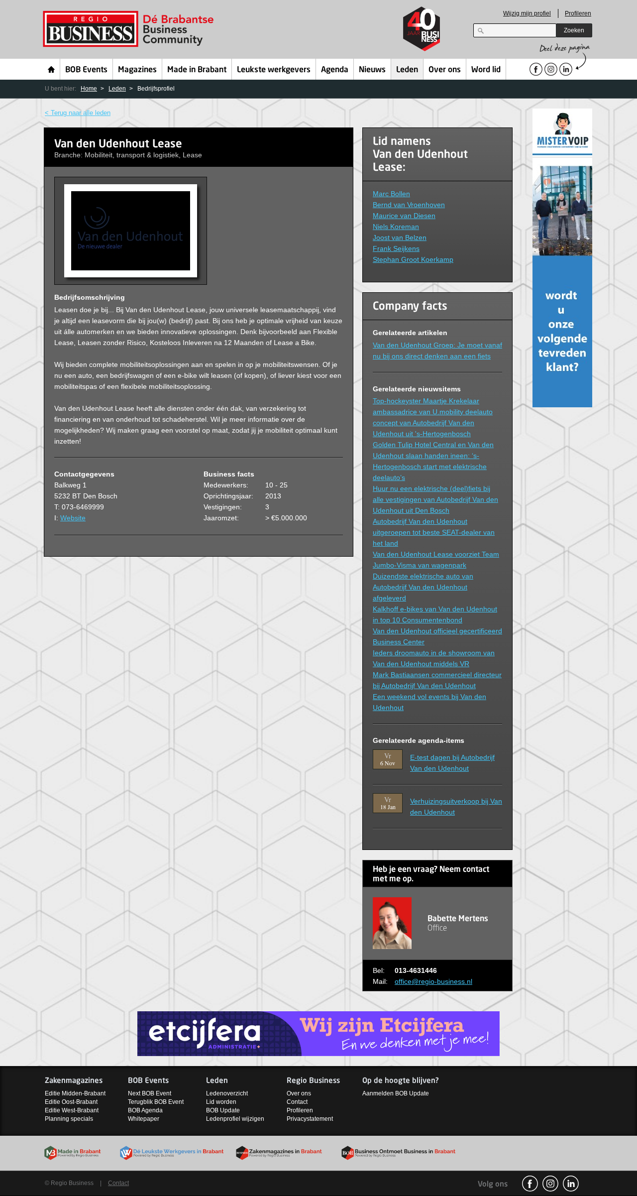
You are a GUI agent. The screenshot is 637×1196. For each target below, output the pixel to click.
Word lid (486, 70)
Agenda (334, 70)
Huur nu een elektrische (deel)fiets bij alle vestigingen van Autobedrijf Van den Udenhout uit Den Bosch (435, 499)
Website (73, 518)
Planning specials (69, 1118)
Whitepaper (143, 1118)
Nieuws (372, 70)
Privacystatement (310, 1118)
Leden (407, 70)
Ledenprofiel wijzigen (235, 1118)
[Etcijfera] (318, 1033)
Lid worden (221, 1101)
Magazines (137, 70)
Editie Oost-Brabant (71, 1101)
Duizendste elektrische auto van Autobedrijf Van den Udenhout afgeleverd (423, 587)
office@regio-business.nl (433, 981)
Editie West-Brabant (72, 1110)
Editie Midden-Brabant (75, 1093)
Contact (297, 1101)
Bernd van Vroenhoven (409, 205)
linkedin (571, 1184)
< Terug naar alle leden (77, 113)
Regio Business (130, 29)
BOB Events (86, 70)
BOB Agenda (145, 1110)
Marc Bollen (391, 194)
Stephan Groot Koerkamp (413, 259)
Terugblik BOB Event (156, 1101)
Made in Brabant (196, 70)
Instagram (550, 1184)
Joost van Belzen (399, 237)
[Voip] (562, 257)
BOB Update (223, 1110)
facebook (530, 1184)
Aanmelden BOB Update (395, 1093)
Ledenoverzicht (227, 1093)
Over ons (444, 70)
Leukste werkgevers (274, 70)
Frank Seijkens (396, 248)
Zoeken (574, 30)
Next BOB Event (149, 1093)
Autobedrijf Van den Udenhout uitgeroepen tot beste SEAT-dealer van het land (434, 532)
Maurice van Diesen (404, 216)
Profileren (578, 13)
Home (51, 69)
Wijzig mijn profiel (527, 13)
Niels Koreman (396, 227)
